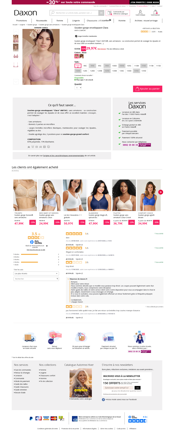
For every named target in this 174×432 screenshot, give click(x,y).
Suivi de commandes (23, 370)
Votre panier (155, 15)
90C (85, 65)
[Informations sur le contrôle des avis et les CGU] (47, 246)
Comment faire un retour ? (118, 6)
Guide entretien (21, 390)
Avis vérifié (159, 233)
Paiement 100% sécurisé (132, 137)
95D (107, 65)
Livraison (18, 375)
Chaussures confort (47, 375)
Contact (159, 6)
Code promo (121, 429)
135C (136, 71)
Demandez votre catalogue (81, 399)
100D (114, 65)
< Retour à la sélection (151, 28)
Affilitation (132, 429)
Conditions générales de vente (47, 429)
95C (99, 65)
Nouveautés (41, 20)
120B (78, 71)
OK (137, 388)
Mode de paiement (22, 381)
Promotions (21, 20)
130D (129, 71)
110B (136, 65)
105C (129, 65)
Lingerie (76, 20)
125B (100, 71)
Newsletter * (139, 6)
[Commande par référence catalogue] (110, 12)
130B (114, 71)
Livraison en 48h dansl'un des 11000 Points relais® (134, 113)
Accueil (15, 25)
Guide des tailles (21, 384)
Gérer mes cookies (106, 429)
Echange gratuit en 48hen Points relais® (131, 126)
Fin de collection (46, 381)
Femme (60, 20)
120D (92, 71)
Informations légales (90, 429)
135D (144, 71)
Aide (153, 6)
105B (122, 65)
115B (151, 65)
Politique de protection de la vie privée (115, 394)
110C (144, 65)
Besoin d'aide (20, 392)
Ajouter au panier (149, 88)
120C (85, 71)
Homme (121, 20)
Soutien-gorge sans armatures (49, 25)
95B (92, 65)
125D (107, 71)
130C (122, 71)
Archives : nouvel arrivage (146, 20)
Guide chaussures (22, 387)
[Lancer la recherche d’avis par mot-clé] (57, 279)
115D (158, 65)
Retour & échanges (22, 373)
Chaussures (99, 20)
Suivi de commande (100, 6)
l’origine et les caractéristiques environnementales (63, 155)
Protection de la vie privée (70, 429)
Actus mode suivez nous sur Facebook (122, 399)
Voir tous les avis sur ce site (36, 250)
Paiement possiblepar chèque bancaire (130, 132)
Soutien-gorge (32, 25)
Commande (19, 378)
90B (78, 65)
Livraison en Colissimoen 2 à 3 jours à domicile (132, 119)
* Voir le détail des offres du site (22, 357)
